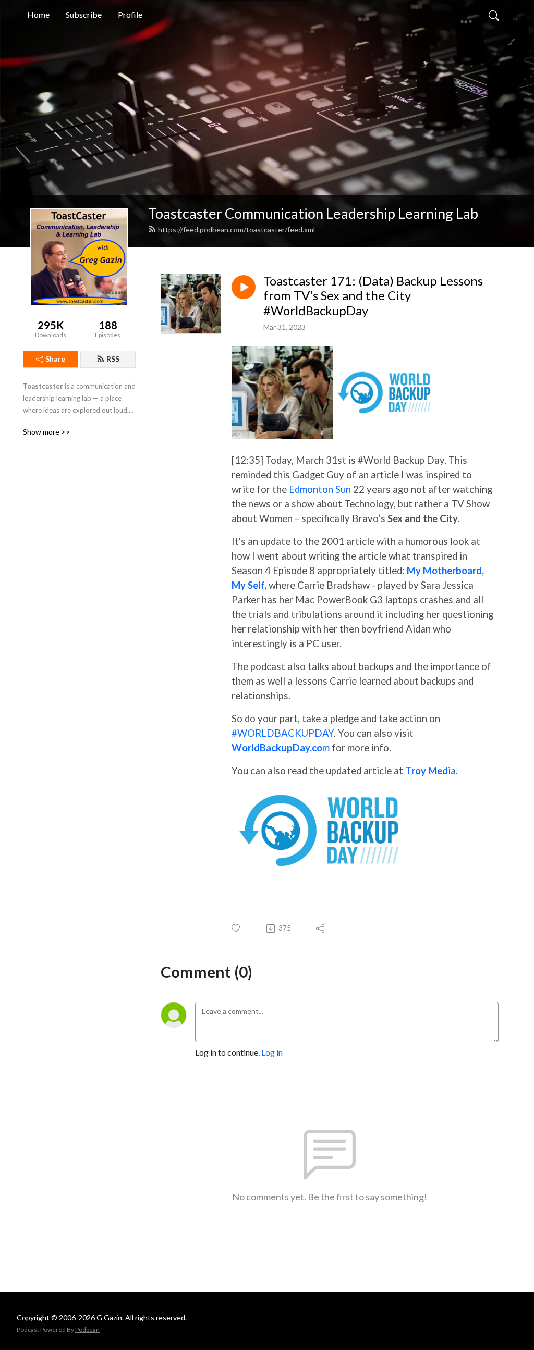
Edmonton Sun (320, 489)
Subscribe (84, 14)
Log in (272, 1052)
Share (55, 358)
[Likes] (236, 928)
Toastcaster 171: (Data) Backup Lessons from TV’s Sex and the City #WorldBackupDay (373, 296)
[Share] (321, 928)
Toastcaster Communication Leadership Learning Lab (313, 213)
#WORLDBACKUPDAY (283, 733)
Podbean (87, 1329)
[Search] (493, 14)
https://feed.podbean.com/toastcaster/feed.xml (236, 229)
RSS (112, 358)
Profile (130, 14)
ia (430, 770)
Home (38, 14)
